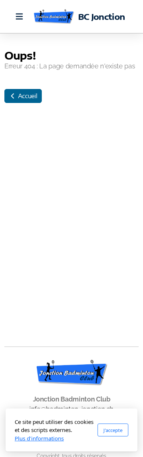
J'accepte (112, 430)
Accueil (26, 96)
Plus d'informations (39, 438)
